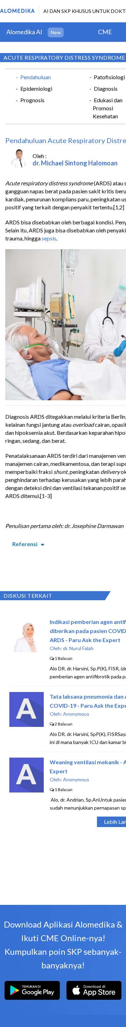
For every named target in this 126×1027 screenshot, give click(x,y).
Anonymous (76, 714)
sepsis (49, 238)
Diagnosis (106, 88)
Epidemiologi (36, 88)
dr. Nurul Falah (78, 648)
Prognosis (32, 100)
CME (105, 32)
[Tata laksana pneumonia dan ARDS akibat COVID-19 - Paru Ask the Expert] (26, 724)
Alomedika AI (24, 32)
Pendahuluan (35, 77)
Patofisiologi (109, 77)
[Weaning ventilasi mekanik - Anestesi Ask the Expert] (26, 790)
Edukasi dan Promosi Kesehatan (107, 108)
